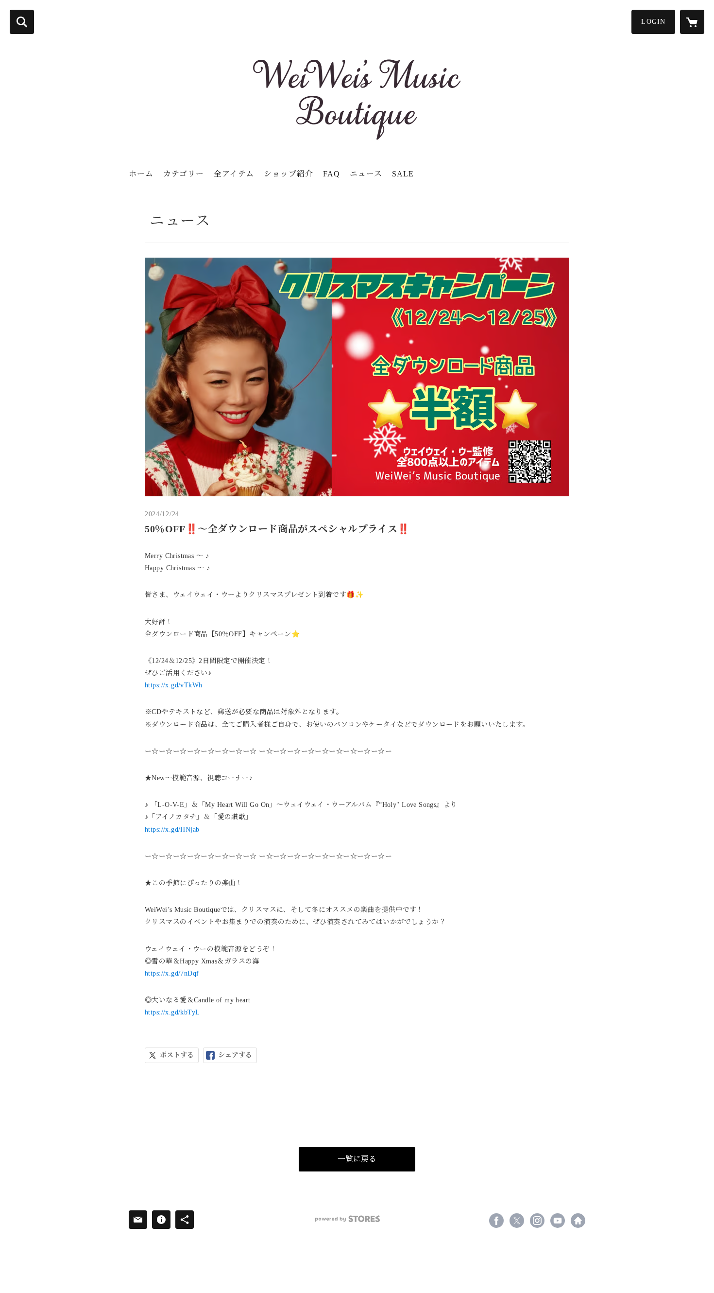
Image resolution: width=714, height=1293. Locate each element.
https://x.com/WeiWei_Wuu (517, 1220)
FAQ (331, 174)
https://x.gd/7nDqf (172, 973)
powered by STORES (347, 1219)
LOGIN (653, 21)
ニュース (366, 174)
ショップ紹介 (288, 174)
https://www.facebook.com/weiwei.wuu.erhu (496, 1220)
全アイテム (234, 174)
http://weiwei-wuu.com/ (578, 1220)
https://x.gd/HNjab (172, 829)
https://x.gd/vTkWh (174, 685)
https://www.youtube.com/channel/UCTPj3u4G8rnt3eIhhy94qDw (557, 1220)
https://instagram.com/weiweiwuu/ (537, 1220)
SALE (403, 174)
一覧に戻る (357, 1159)
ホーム (141, 174)
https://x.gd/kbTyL (172, 1012)
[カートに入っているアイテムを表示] (692, 22)
